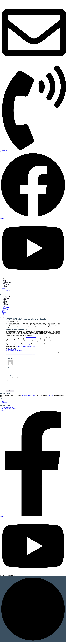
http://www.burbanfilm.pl (11, 349)
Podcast (5, 283)
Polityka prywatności (6, 403)
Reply (9, 373)
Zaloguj (4, 278)
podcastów (24, 395)
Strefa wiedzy (6, 284)
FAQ (4, 300)
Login (1, 278)
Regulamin (4, 402)
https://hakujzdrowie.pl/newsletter (23, 344)
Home (4, 280)
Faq (4, 285)
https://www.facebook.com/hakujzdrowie (26, 346)
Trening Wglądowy (7, 282)
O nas (4, 281)
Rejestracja (5, 304)
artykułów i (30, 395)
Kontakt (5, 286)
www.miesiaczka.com (31, 337)
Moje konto (5, 302)
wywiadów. (34, 395)
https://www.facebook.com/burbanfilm (14, 350)
